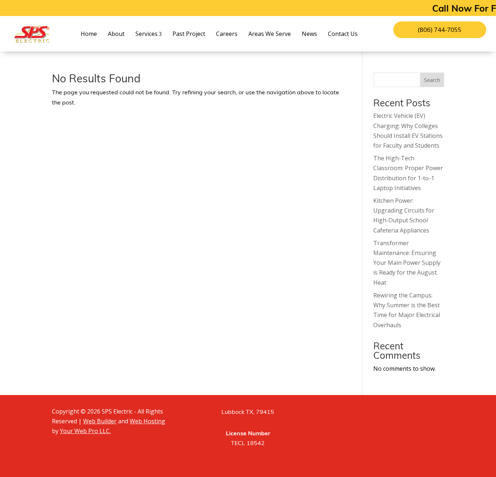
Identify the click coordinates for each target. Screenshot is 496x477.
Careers (226, 34)
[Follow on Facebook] (367, 414)
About (116, 34)
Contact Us (343, 34)
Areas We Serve (269, 34)
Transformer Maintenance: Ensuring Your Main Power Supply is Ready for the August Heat (406, 263)
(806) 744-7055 (440, 29)
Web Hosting (147, 421)
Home (89, 34)
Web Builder (100, 421)
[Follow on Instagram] (386, 414)
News (309, 34)
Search (432, 80)
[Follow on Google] (404, 414)
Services (146, 34)
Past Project (188, 34)
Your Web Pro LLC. (85, 431)
